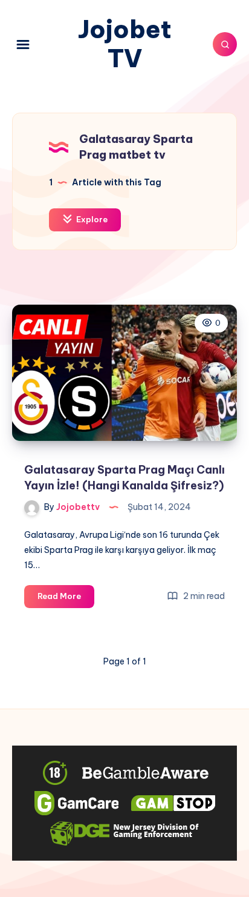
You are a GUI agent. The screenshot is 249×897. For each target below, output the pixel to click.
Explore (91, 219)
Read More (65, 599)
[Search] (225, 44)
